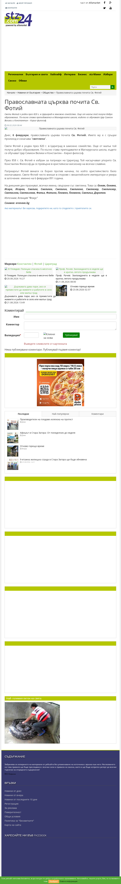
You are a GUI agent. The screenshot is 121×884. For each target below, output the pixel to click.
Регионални (15, 74)
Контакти (12, 8)
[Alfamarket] (60, 382)
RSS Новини (10, 774)
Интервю (69, 74)
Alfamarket (94, 2)
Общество (48, 92)
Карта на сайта (13, 824)
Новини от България (28, 92)
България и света (37, 74)
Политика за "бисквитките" (19, 820)
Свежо (12, 80)
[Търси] (112, 87)
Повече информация (68, 881)
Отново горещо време (82, 286)
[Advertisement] (60, 49)
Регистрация (11, 803)
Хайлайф (56, 74)
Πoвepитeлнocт (13, 812)
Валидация (13, 335)
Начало (11, 3)
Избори (108, 74)
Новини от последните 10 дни (21, 799)
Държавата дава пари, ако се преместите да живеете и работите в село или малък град (30, 298)
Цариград (51, 264)
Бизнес (82, 74)
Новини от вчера (14, 795)
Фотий (38, 264)
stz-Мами (95, 74)
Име (16, 316)
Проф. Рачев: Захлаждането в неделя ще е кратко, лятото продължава (81, 277)
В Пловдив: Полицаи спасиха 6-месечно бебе (29, 275)
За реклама (11, 807)
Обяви (23, 80)
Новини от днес (13, 790)
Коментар (12, 324)
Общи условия (12, 816)
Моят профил (25, 3)
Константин (24, 264)
